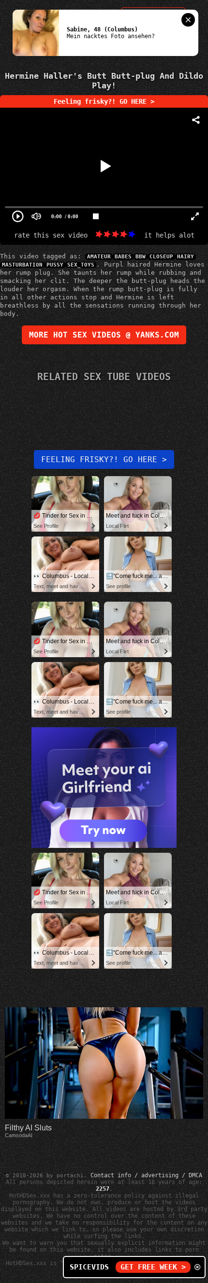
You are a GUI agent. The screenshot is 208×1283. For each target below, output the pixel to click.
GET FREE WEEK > (153, 1267)
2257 (102, 1188)
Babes (123, 257)
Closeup (161, 257)
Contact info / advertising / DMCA (146, 1175)
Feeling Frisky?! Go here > (104, 459)
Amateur (99, 257)
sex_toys (80, 265)
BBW (140, 257)
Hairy (185, 257)
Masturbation (22, 265)
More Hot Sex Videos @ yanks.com (104, 334)
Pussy (54, 265)
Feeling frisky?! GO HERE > (104, 101)
